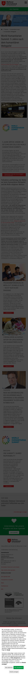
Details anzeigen (14, 672)
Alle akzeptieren (18, 667)
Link (9, 650)
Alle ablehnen (8, 667)
